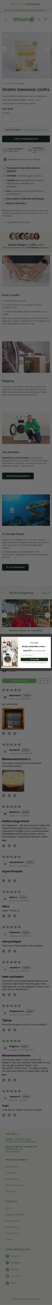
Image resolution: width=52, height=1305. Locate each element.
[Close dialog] (49, 638)
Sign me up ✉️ (34, 659)
